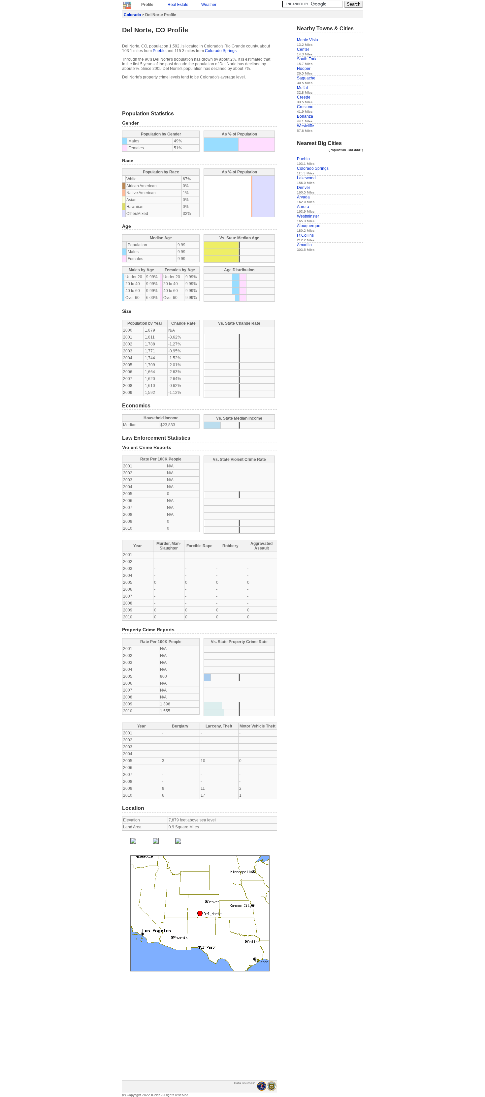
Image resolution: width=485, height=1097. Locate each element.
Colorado (132, 15)
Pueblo (159, 50)
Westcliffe (305, 126)
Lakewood (306, 178)
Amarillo (304, 245)
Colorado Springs (221, 50)
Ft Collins (305, 235)
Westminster (308, 216)
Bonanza (305, 116)
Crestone (305, 106)
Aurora (303, 206)
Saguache (306, 78)
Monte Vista (307, 40)
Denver (303, 187)
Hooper (303, 68)
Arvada (303, 197)
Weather (208, 4)
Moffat (302, 87)
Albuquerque (308, 225)
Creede (303, 97)
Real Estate (178, 4)
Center (303, 49)
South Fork (306, 59)
